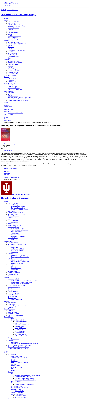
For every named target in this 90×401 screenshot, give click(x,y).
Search (6, 102)
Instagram (7, 173)
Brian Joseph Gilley (9, 144)
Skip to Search (8, 5)
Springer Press (8, 150)
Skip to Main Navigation (11, 3)
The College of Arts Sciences (9, 10)
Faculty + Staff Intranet (10, 168)
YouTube (6, 174)
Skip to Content (8, 2)
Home (6, 18)
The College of (21, 194)
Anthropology (18, 14)
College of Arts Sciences (11, 177)
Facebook (7, 171)
